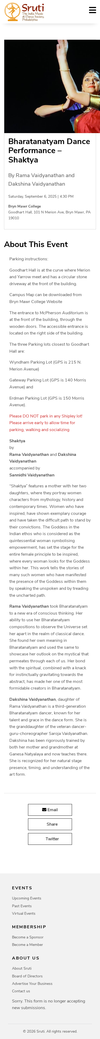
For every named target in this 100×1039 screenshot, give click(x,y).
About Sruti (21, 968)
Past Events (22, 906)
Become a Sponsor (27, 937)
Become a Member (27, 944)
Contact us (21, 991)
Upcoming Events (26, 898)
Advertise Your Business (32, 983)
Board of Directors (27, 976)
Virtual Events (23, 913)
